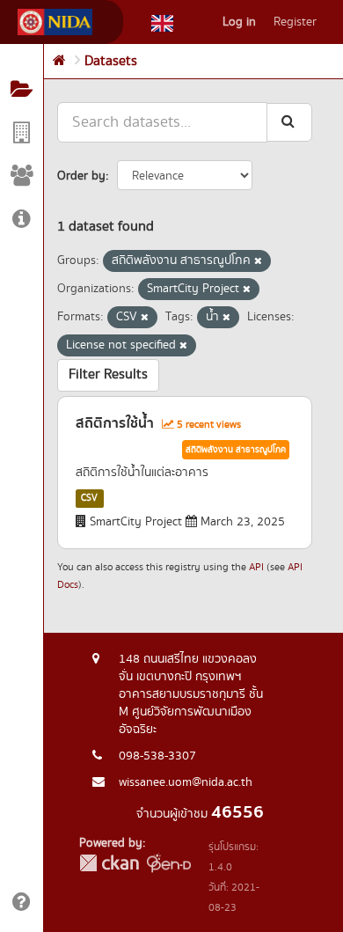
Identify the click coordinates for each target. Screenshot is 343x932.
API (256, 567)
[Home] (59, 61)
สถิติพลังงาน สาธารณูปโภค (236, 450)
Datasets (110, 61)
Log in (239, 22)
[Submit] (289, 122)
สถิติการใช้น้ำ (115, 423)
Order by (81, 176)
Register (295, 22)
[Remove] (258, 261)
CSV (89, 498)
